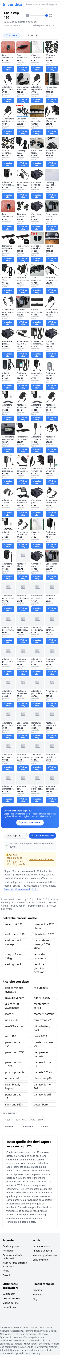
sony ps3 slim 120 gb (13, 956)
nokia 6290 (40, 1036)
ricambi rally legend (12, 1086)
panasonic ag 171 (13, 1044)
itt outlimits (41, 988)
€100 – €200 (11, 1126)
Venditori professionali (45, 1255)
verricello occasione (40, 956)
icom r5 (9, 1014)
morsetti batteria (44, 1014)
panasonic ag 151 (13, 1096)
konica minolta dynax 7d (14, 989)
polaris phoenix (14, 1072)
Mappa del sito (11, 1302)
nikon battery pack (42, 1028)
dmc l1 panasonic (36, 902)
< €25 (7, 1119)
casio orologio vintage (14, 942)
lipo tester (6, 908)
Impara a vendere (42, 1250)
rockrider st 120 (14, 934)
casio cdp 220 (23, 899)
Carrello (7, 1275)
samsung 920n (14, 1104)
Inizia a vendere (41, 1246)
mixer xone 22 (42, 1020)
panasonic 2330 (14, 1052)
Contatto (37, 1289)
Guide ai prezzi (11, 1246)
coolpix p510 (40, 899)
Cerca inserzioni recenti (41, 859)
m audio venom (14, 998)
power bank (41, 1104)
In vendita (12, 4)
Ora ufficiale (9, 1307)
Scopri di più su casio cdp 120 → (21, 889)
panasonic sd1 (42, 1094)
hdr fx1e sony (42, 998)
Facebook (38, 1294)
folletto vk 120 (13, 924)
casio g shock (13, 964)
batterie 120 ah (43, 1072)
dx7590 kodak (17, 905)
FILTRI (12, 35)
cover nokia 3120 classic (44, 926)
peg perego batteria (41, 1054)
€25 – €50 (21, 1119)
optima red (12, 1078)
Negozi (6, 1270)
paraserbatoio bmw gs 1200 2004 (42, 944)
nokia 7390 (11, 1020)
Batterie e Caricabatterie (17, 26)
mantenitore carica (41, 1006)
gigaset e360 (17, 902)
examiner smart (36, 905)
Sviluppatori (9, 1293)
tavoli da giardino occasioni (39, 968)
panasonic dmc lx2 (43, 1064)
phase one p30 (43, 1078)
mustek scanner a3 (43, 1044)
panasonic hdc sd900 (14, 1064)
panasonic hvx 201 (42, 1086)
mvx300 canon (14, 1026)
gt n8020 (51, 905)
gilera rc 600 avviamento (12, 1006)
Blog (35, 1299)
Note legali (8, 1250)
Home (6, 26)
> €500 (44, 1126)
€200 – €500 (29, 1126)
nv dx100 (10, 1036)
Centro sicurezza (11, 1298)
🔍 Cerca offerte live (42, 835)
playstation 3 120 (44, 934)
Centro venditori (41, 1259)
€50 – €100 (37, 1119)
